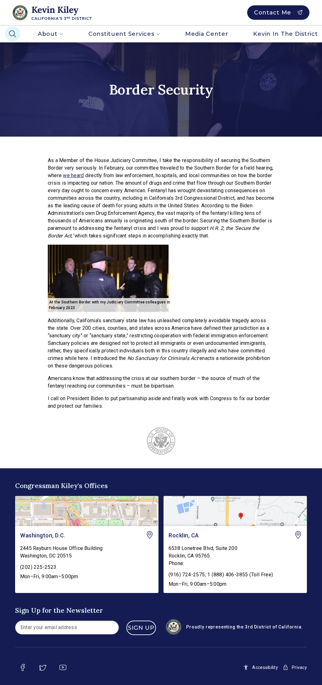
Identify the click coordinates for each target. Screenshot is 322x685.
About (48, 33)
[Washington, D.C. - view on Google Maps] (86, 511)
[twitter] (42, 667)
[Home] (63, 13)
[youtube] (62, 667)
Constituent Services (121, 33)
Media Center (206, 33)
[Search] (12, 33)
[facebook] (22, 667)
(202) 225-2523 (38, 567)
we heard (73, 175)
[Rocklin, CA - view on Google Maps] (235, 511)
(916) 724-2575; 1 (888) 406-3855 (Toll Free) (221, 575)
